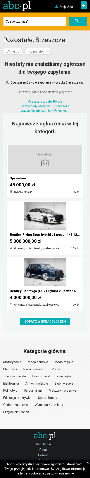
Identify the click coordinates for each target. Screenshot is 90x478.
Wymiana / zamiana (49, 405)
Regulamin (43, 444)
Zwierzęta (64, 376)
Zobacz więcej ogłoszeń (45, 321)
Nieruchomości (34, 369)
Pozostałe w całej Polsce (45, 101)
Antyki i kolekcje (36, 383)
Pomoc (43, 455)
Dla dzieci (10, 369)
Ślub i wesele (64, 383)
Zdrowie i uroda (14, 376)
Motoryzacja (12, 362)
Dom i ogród (41, 376)
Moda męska (64, 362)
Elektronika (11, 383)
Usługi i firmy (33, 390)
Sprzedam (18, 178)
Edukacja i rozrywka (17, 398)
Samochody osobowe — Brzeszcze (45, 106)
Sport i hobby (47, 398)
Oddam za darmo (15, 405)
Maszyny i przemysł (63, 390)
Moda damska (38, 362)
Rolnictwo (10, 390)
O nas (43, 450)
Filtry (16, 51)
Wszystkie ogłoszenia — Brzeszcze (45, 110)
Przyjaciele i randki (16, 412)
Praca (56, 369)
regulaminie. (65, 473)
